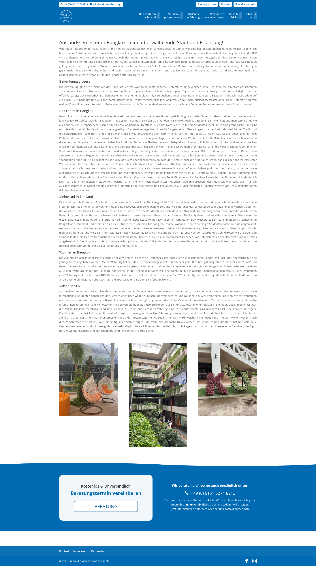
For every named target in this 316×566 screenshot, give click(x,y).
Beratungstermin (207, 4)
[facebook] (246, 561)
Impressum (80, 551)
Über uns (249, 15)
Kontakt (225, 4)
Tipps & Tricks (233, 15)
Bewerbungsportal (245, 4)
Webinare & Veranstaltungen (214, 15)
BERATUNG (106, 506)
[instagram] (254, 561)
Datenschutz (99, 551)
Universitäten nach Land (147, 15)
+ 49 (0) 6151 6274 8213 (212, 493)
